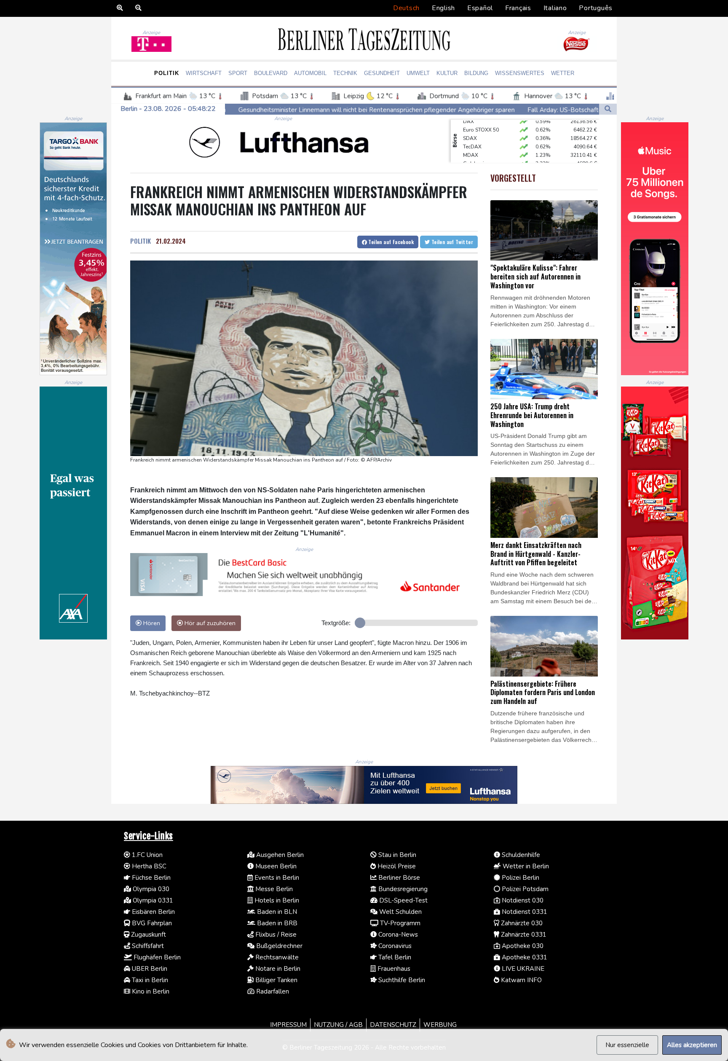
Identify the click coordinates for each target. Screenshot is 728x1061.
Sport (237, 73)
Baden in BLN (276, 912)
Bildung (476, 73)
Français (518, 8)
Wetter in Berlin (525, 866)
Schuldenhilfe (520, 855)
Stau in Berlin (396, 855)
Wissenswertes (519, 73)
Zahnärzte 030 (521, 923)
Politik (166, 73)
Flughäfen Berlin (156, 957)
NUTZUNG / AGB (338, 1025)
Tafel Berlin (394, 957)
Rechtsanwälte (276, 957)
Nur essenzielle (627, 1045)
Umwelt (418, 73)
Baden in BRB (276, 923)
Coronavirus (394, 946)
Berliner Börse (398, 877)
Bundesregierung (402, 889)
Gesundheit (382, 73)
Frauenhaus (393, 968)
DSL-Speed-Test (402, 900)
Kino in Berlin (149, 991)
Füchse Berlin (150, 877)
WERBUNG (440, 1025)
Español (480, 8)
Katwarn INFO (520, 980)
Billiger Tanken (275, 980)
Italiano (555, 8)
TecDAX (472, 134)
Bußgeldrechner (278, 946)
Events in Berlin (276, 877)
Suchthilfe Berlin (401, 980)
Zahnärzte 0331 (522, 934)
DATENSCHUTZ (393, 1025)
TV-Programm (399, 923)
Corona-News (397, 934)
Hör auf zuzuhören (209, 623)
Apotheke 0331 (523, 957)
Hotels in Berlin (276, 900)
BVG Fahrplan (151, 923)
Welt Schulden (399, 912)
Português (596, 8)
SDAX (470, 125)
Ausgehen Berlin (279, 855)
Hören (151, 623)
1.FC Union (146, 855)
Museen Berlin (275, 866)
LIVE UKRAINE (522, 968)
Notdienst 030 (521, 900)
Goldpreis (475, 151)
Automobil (310, 73)
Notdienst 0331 (523, 912)
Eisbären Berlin (152, 912)
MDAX (470, 142)
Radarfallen (271, 991)
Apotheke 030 (521, 946)
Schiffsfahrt (147, 946)
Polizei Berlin (519, 877)
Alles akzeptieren (692, 1045)
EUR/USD (474, 159)
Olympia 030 (150, 889)
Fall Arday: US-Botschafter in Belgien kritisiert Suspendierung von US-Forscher (544, 109)
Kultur (447, 73)
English (443, 8)
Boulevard (270, 73)
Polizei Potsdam (524, 889)
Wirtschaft (204, 73)
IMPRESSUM (288, 1025)
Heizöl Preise (396, 866)
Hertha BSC (148, 866)
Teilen (390, 241)
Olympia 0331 (152, 900)
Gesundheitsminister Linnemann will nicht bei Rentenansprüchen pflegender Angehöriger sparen (280, 109)
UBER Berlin (148, 968)
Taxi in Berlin (149, 980)
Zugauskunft (147, 934)
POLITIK (140, 240)
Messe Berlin (273, 889)
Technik (345, 73)
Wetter (562, 73)
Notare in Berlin (277, 968)
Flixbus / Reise (275, 934)
